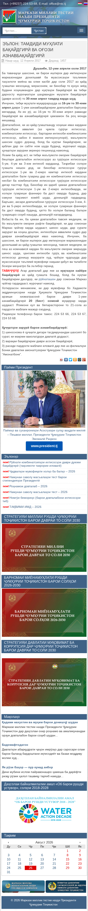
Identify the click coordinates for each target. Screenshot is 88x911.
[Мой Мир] (79, 359)
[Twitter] (70, 359)
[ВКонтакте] (66, 359)
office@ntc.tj (57, 3)
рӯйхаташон (47, 279)
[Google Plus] (84, 359)
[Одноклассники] (75, 359)
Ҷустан (39, 30)
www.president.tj (44, 446)
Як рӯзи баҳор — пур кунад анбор (27, 767)
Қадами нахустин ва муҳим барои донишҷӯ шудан (40, 722)
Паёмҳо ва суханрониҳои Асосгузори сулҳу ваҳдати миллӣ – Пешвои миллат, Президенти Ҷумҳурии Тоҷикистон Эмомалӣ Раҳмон (44, 435)
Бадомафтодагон (15, 744)
